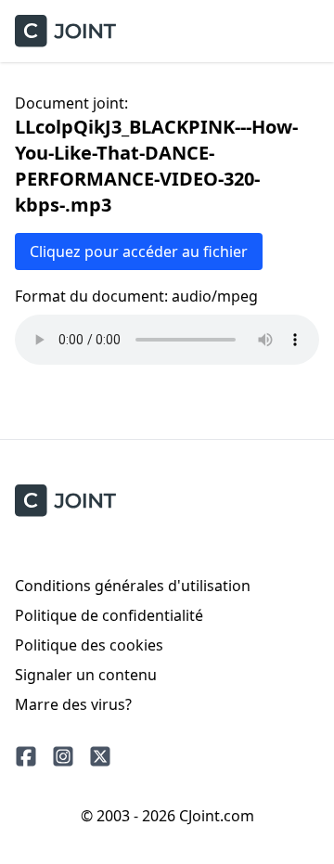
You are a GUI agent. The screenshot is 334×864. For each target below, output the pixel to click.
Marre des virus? (73, 704)
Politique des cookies (89, 645)
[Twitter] (100, 756)
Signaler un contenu (86, 674)
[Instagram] (63, 756)
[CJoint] (65, 500)
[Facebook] (26, 756)
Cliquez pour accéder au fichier (139, 251)
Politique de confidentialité (109, 615)
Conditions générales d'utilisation (132, 585)
